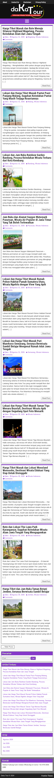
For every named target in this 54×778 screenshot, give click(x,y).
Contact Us (15, 2)
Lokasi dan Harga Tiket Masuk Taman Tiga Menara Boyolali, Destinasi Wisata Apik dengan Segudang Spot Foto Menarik (26, 408)
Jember (30, 595)
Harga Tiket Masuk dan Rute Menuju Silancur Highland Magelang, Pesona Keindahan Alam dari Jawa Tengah (23, 31)
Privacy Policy (41, 2)
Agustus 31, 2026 (18, 37)
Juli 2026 (6, 743)
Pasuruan (31, 226)
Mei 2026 (6, 751)
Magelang (31, 37)
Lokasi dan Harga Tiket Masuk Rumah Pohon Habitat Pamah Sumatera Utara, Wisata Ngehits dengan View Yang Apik (24, 281)
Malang (30, 102)
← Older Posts (7, 647)
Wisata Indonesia (42, 37)
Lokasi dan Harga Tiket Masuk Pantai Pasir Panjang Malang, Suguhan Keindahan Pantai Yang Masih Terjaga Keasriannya (27, 96)
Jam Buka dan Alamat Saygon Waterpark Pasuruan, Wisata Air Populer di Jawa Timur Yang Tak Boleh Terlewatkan (27, 220)
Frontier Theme (47, 776)
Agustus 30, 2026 (18, 414)
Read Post (46, 86)
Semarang (31, 352)
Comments (9, 39)
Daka (6, 37)
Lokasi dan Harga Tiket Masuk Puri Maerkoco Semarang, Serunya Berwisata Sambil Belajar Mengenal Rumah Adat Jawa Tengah (26, 345)
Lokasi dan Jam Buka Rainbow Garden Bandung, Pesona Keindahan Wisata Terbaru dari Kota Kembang (27, 157)
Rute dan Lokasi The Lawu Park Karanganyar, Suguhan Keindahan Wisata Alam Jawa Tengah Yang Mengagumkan (25, 529)
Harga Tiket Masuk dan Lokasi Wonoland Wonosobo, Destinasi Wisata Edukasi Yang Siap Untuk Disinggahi (26, 470)
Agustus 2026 (8, 739)
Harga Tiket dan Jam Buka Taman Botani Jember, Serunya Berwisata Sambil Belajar (26, 590)
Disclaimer (27, 2)
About (5, 2)
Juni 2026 (6, 747)
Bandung (31, 164)
